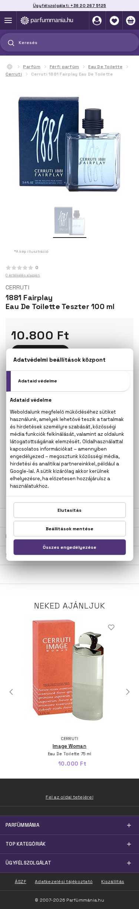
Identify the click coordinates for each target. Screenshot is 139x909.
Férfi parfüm (64, 67)
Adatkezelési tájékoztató (64, 882)
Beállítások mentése (69, 528)
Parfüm (31, 67)
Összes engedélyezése (69, 547)
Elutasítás (69, 510)
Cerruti (14, 74)
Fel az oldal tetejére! (69, 797)
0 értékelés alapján (23, 275)
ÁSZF (20, 882)
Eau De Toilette (105, 67)
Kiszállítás (112, 882)
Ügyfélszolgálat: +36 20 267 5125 (69, 5)
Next (127, 691)
